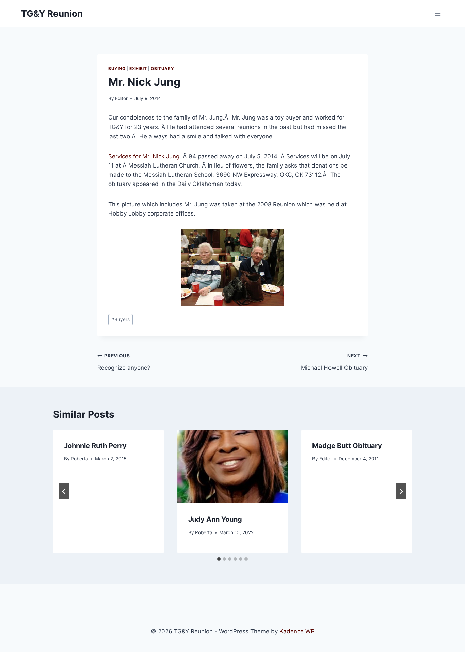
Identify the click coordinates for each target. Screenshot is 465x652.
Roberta (79, 458)
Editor (121, 98)
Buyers (120, 319)
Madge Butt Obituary (347, 446)
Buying (117, 68)
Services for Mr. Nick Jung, (145, 156)
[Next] (401, 491)
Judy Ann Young (215, 519)
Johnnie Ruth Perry (95, 446)
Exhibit (138, 68)
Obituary (162, 68)
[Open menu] (437, 13)
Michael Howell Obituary (334, 362)
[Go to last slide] (64, 491)
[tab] (219, 559)
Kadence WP (297, 631)
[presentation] (232, 466)
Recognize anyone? (123, 362)
